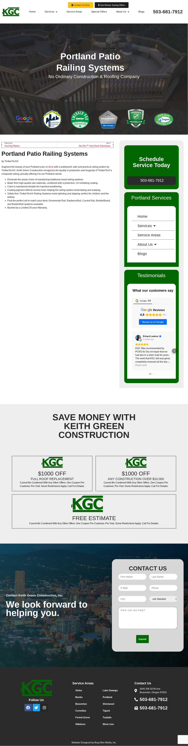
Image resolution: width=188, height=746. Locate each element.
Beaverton (81, 704)
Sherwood (108, 704)
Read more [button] (141, 365)
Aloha (78, 690)
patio (42, 167)
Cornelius (80, 710)
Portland (107, 697)
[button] (131, 350)
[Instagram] (44, 707)
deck (50, 167)
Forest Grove (82, 717)
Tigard (106, 710)
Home (32, 11)
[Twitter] (36, 707)
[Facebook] (28, 707)
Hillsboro (80, 724)
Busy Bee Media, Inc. (105, 742)
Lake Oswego (110, 690)
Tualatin (107, 717)
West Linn (108, 724)
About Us (121, 11)
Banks (79, 697)
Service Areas (74, 11)
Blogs (141, 11)
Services (49, 11)
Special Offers (99, 11)
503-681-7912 (168, 11)
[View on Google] (138, 338)
